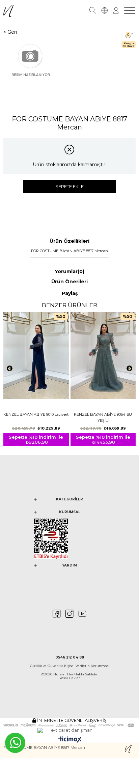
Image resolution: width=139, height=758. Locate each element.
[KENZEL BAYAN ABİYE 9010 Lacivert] (36, 361)
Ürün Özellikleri (69, 241)
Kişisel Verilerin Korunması (86, 666)
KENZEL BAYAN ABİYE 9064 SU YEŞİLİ (103, 417)
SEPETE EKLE (69, 186)
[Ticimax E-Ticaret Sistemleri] (70, 740)
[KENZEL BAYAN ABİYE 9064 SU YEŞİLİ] (103, 361)
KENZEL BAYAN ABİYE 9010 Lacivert (35, 414)
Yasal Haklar (69, 678)
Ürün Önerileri (69, 282)
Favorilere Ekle (7, 316)
